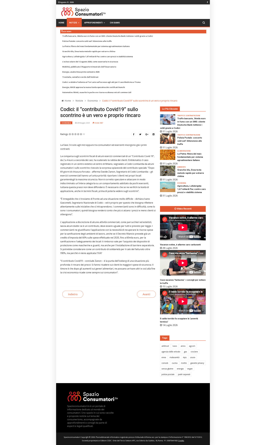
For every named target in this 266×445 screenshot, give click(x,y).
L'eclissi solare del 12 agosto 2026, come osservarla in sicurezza (90, 61)
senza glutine (167, 368)
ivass (175, 346)
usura (192, 357)
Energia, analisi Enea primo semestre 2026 (80, 72)
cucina (174, 363)
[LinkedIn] (153, 134)
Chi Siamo (115, 22)
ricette (184, 363)
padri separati (184, 374)
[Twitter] (140, 134)
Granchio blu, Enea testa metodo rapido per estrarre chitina (88, 51)
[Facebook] (133, 134)
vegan (190, 368)
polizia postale (168, 374)
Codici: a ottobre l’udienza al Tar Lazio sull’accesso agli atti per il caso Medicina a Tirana (101, 82)
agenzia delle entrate (171, 351)
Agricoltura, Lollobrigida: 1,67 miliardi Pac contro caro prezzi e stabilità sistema (97, 56)
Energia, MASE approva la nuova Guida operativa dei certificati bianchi (93, 87)
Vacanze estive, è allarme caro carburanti (180, 244)
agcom (192, 346)
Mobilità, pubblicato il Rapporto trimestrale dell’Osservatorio (89, 66)
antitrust (165, 346)
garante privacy (197, 363)
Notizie (73, 22)
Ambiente (181, 167)
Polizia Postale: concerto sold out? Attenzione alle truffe (87, 41)
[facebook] (207, 2)
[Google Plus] (146, 134)
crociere (194, 351)
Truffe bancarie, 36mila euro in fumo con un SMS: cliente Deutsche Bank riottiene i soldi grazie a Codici (107, 36)
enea (164, 357)
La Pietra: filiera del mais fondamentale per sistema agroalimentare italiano (96, 46)
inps (185, 357)
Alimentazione (184, 151)
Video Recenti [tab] (183, 208)
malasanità (174, 357)
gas (185, 351)
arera (183, 346)
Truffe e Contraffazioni (188, 116)
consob (165, 363)
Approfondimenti (93, 22)
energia (180, 368)
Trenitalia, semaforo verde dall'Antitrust (80, 77)
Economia (66, 123)
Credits (181, 440)
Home (61, 22)
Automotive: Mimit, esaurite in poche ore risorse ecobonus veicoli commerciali (96, 92)
